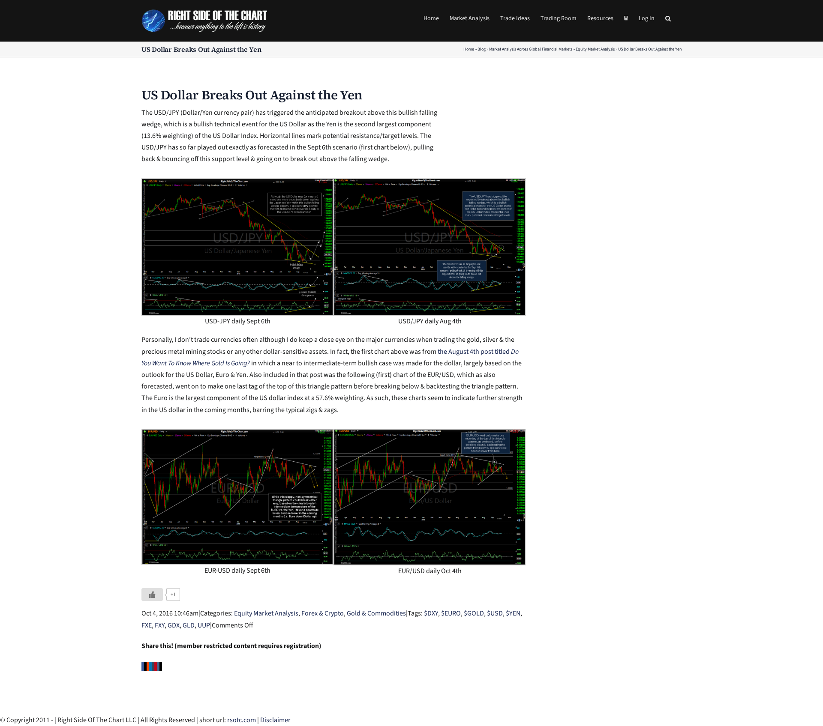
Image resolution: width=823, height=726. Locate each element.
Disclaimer (275, 720)
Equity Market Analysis (595, 49)
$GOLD (474, 613)
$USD (495, 613)
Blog (482, 49)
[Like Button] (152, 594)
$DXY (431, 613)
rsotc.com (241, 720)
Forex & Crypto (322, 613)
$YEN (513, 613)
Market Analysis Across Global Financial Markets (530, 49)
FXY (160, 625)
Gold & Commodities (376, 613)
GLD (189, 625)
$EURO (451, 613)
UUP (204, 625)
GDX (174, 625)
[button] (668, 18)
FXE (146, 625)
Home (468, 49)
